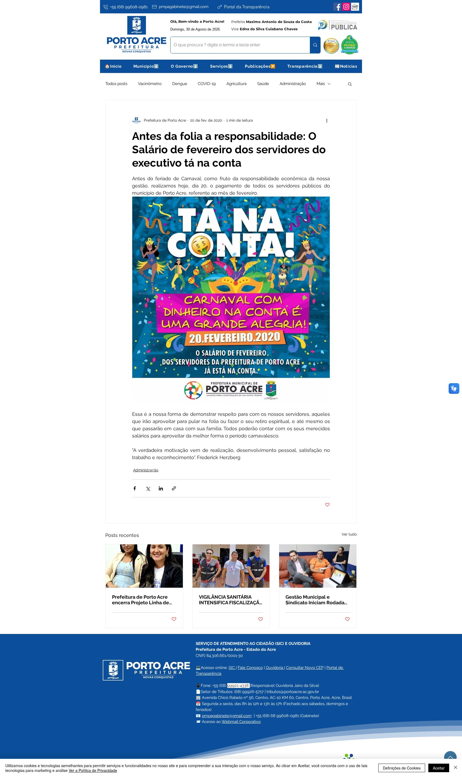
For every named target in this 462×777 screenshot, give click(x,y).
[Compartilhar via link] (173, 488)
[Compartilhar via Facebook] (134, 488)
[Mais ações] (327, 120)
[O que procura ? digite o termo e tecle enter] (315, 45)
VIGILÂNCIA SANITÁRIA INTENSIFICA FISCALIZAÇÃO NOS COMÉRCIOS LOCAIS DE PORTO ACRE (231, 599)
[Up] (450, 757)
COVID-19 (207, 83)
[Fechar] (455, 768)
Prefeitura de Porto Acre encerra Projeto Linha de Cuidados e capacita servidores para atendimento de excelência (144, 599)
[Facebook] (337, 7)
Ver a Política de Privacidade (93, 770)
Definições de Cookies (402, 768)
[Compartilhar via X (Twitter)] (147, 488)
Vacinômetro (149, 83)
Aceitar (439, 768)
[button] (146, 66)
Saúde (263, 83)
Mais (321, 83)
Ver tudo (349, 534)
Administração (293, 83)
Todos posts (116, 83)
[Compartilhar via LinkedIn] (160, 488)
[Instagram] (346, 7)
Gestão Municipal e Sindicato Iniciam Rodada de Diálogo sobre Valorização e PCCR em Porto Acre (315, 599)
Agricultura (236, 83)
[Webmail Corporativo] (355, 7)
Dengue (179, 83)
